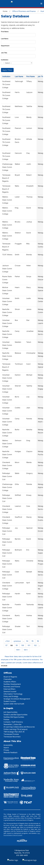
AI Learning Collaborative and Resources (19, 727)
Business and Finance (12, 686)
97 (6, 645)
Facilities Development (12, 684)
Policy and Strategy (11, 696)
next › (18, 650)
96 (38, 641)
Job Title (4, 53)
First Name (4, 31)
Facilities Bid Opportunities (14, 717)
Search (6, 747)
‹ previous (17, 641)
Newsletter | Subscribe (12, 724)
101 (29, 645)
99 (17, 645)
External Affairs (9, 689)
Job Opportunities (10, 712)
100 (22, 645)
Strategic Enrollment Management (17, 699)
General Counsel (10, 691)
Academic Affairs (10, 682)
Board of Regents (10, 677)
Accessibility (8, 745)
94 (27, 641)
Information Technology (13, 694)
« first (7, 641)
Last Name (4, 38)
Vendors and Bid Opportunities (15, 714)
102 (35, 645)
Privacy (6, 750)
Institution (4, 60)
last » (26, 650)
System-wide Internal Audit (14, 704)
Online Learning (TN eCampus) (15, 729)
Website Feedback (10, 752)
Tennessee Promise (11, 734)
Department (5, 45)
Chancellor (8, 679)
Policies (6, 719)
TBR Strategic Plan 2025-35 (14, 732)
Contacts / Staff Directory (13, 722)
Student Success (10, 701)
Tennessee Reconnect (12, 737)
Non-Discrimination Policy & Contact (22, 834)
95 (32, 641)
